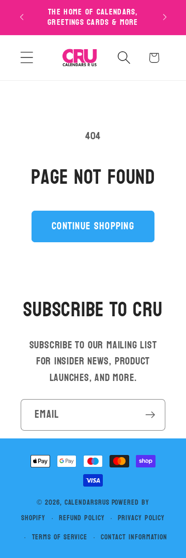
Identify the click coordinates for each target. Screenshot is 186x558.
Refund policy (82, 517)
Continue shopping (93, 226)
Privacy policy (141, 517)
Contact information (134, 537)
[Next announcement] (164, 17)
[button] (26, 57)
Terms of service (60, 537)
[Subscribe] (150, 415)
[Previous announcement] (21, 17)
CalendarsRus (87, 502)
